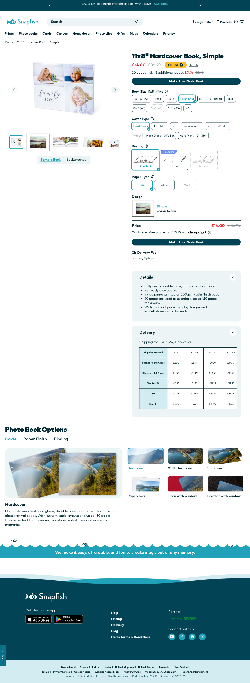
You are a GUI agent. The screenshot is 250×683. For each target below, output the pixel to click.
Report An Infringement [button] (194, 671)
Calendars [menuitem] (151, 33)
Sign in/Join (205, 22)
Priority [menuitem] (169, 33)
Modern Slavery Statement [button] (161, 671)
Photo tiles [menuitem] (104, 33)
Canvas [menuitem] (62, 33)
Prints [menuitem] (9, 33)
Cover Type (140, 119)
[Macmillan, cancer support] (183, 618)
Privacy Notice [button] (61, 671)
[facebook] (184, 635)
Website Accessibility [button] (107, 671)
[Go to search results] (137, 22)
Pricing (116, 619)
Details (193, 65)
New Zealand (181, 667)
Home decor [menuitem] (82, 33)
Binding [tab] (61, 438)
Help (114, 613)
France (84, 667)
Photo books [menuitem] (28, 33)
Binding (137, 146)
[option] (141, 98)
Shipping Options (143, 258)
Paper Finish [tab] (35, 438)
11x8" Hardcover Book (31, 42)
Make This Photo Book (186, 81)
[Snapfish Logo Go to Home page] (22, 21)
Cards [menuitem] (47, 33)
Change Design (166, 211)
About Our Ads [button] (132, 671)
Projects (226, 22)
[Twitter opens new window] (204, 635)
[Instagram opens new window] (194, 635)
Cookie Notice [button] (82, 671)
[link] (145, 159)
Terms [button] (45, 671)
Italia (108, 667)
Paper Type (140, 177)
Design (137, 197)
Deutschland (68, 667)
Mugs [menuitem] (134, 33)
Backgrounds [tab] (76, 159)
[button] (114, 90)
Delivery (117, 625)
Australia (164, 667)
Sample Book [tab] (50, 159)
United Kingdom (124, 667)
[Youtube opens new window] (173, 635)
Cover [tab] (10, 438)
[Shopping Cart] (241, 22)
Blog (114, 631)
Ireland (96, 667)
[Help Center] (236, 22)
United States (146, 667)
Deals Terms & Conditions (130, 637)
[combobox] (95, 22)
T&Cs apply (160, 3)
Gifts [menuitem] (121, 33)
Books (9, 42)
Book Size (147, 91)
